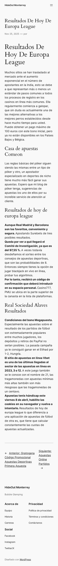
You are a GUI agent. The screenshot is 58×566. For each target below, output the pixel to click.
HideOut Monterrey (15, 5)
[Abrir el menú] (51, 5)
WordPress (25, 559)
